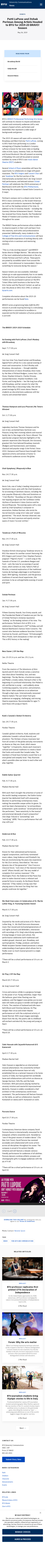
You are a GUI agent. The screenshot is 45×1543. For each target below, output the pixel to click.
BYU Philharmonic (31, 187)
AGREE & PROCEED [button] (23, 1539)
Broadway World (14, 62)
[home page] (4, 4)
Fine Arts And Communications (22, 1241)
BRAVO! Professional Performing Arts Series (24, 119)
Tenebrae (9, 176)
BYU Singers (19, 173)
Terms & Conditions (27, 1221)
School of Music (15, 168)
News (11, 5)
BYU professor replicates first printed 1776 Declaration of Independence (22, 1289)
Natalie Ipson (20, 1231)
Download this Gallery (14, 1220)
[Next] (14, 1211)
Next (22, 1428)
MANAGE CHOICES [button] (22, 1532)
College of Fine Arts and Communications (18, 236)
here (26, 299)
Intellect (22, 1283)
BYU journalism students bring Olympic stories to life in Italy (22, 1397)
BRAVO (5, 1241)
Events (22, 14)
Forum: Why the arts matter (22, 1342)
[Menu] (41, 4)
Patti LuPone (31, 141)
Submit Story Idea (13, 1459)
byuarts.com (7, 290)
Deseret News (13, 76)
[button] (40, 1512)
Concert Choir (33, 173)
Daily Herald (12, 69)
